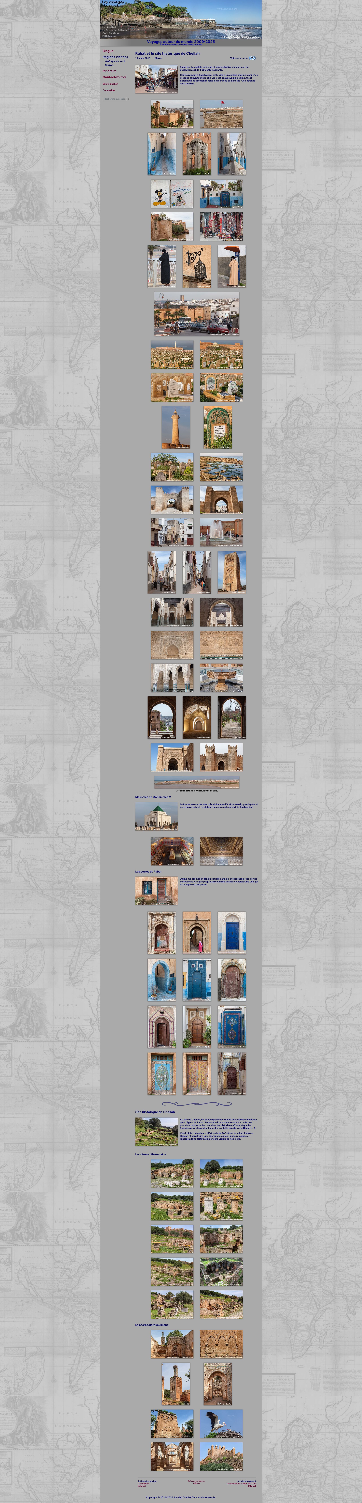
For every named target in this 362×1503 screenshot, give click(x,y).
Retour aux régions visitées (196, 1482)
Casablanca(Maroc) (143, 1484)
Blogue (108, 51)
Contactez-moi (114, 77)
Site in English (110, 83)
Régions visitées (115, 57)
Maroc (109, 65)
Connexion (109, 90)
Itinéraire (109, 71)
